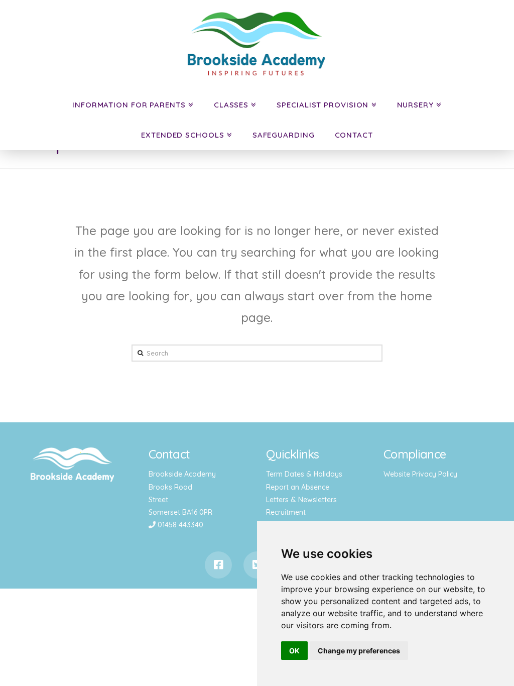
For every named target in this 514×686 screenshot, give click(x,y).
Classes (231, 104)
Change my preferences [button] (359, 650)
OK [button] (294, 650)
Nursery (415, 104)
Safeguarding (283, 135)
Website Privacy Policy (420, 474)
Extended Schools (182, 135)
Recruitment (286, 512)
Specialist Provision (322, 104)
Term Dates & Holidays (304, 474)
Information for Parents (129, 104)
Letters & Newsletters (301, 499)
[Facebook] (218, 565)
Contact (354, 135)
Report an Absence (297, 487)
